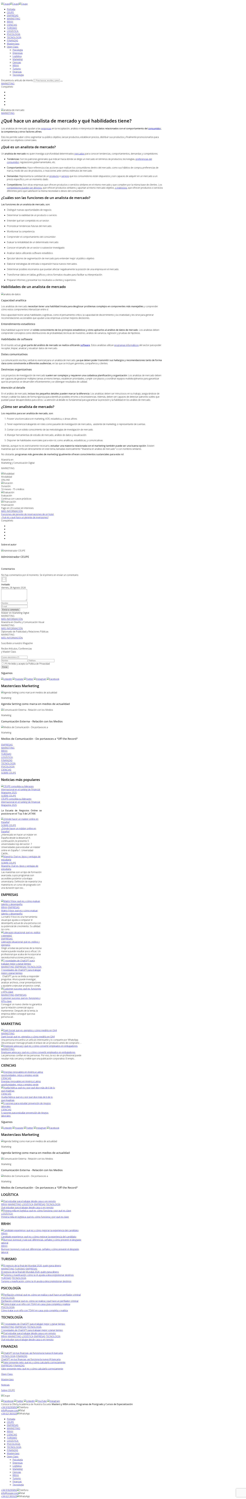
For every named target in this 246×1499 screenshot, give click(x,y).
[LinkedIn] (6, 679)
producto (54, 176)
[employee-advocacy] (39, 1046)
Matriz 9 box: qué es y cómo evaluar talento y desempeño (19, 912)
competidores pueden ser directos (24, 187)
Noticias (5, 1384)
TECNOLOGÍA (14, 37)
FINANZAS (12, 40)
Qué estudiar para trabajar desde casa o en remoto (27, 1207)
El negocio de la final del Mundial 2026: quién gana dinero (30, 1271)
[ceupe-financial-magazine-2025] (21, 792)
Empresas (18, 53)
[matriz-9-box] (21, 904)
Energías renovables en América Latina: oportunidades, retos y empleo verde (21, 1083)
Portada (11, 9)
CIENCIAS (12, 24)
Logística (17, 56)
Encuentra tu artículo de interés (17, 80)
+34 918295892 (9, 1407)
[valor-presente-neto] (33, 1362)
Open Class (12, 46)
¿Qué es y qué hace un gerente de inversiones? (24, 517)
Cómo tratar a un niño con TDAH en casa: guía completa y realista (34, 1310)
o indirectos (121, 187)
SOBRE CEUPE (8, 795)
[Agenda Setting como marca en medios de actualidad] (29, 692)
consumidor (154, 128)
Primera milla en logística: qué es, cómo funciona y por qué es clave (35, 1216)
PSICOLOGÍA (13, 34)
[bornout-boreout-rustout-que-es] (41, 1242)
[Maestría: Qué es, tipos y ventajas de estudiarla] (21, 859)
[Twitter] (28, 679)
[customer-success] (21, 991)
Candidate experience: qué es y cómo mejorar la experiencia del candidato (38, 1236)
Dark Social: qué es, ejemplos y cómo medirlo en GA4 (28, 1036)
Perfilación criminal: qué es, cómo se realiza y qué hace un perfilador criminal (39, 1301)
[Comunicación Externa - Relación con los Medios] (27, 709)
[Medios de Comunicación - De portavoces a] (24, 727)
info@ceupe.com (9, 1410)
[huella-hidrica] (28, 1090)
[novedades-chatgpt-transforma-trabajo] (21, 963)
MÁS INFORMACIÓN (12, 511)
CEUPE (10, 12)
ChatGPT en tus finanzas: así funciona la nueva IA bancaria (31, 1359)
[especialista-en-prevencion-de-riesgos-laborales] (28, 1106)
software (85, 345)
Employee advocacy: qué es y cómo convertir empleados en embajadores (38, 1052)
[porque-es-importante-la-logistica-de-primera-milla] (36, 1210)
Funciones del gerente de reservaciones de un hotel (27, 514)
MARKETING (13, 18)
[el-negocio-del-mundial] (31, 1265)
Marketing (18, 59)
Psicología (18, 49)
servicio (65, 176)
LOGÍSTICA (12, 31)
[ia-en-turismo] (37, 1275)
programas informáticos (126, 345)
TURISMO (12, 28)
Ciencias (17, 62)
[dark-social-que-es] (29, 1030)
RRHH (10, 21)
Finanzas (17, 71)
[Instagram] (40, 679)
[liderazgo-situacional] (21, 935)
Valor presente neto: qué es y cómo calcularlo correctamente (32, 1368)
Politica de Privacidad (39, 663)
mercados (79, 153)
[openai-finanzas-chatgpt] (32, 1353)
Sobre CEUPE (8, 1390)
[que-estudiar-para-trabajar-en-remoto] (28, 1201)
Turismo (17, 68)
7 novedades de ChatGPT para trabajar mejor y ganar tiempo (21, 971)
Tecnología (18, 74)
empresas (46, 128)
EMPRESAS (12, 15)
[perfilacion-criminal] (41, 1294)
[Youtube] (18, 679)
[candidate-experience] (40, 1230)
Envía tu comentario (10, 610)
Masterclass (13, 43)
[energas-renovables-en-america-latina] (28, 1075)
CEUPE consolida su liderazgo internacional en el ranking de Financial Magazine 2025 (20, 802)
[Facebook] (53, 679)
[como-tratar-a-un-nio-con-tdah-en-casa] (35, 1304)
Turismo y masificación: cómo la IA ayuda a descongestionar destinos (36, 1281)
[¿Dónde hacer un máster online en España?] (21, 822)
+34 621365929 (9, 1413)
